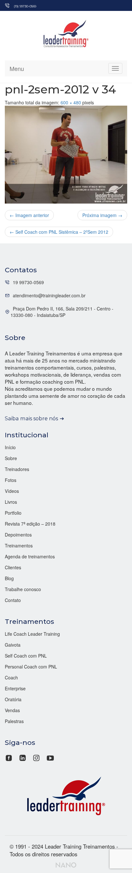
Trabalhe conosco (23, 589)
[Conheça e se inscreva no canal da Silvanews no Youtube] (50, 757)
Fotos (10, 480)
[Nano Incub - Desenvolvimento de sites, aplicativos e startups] (66, 864)
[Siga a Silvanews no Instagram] (36, 757)
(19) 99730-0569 (25, 6)
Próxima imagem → (102, 215)
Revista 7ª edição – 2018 (30, 523)
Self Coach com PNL (26, 655)
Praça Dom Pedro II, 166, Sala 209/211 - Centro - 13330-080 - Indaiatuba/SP (62, 311)
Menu (17, 68)
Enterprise (15, 688)
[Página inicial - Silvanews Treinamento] (66, 795)
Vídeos (12, 491)
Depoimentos (18, 534)
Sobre (11, 458)
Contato (13, 600)
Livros (11, 502)
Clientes (13, 567)
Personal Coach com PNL (31, 666)
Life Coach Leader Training (32, 634)
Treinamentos (19, 545)
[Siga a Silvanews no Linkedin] (23, 757)
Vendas (12, 710)
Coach (11, 677)
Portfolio (13, 513)
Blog (9, 578)
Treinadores (17, 469)
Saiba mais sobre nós (31, 418)
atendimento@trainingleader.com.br (49, 295)
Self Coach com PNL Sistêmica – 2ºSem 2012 (59, 232)
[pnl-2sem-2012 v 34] (66, 155)
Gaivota (13, 645)
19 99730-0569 (28, 282)
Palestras (14, 721)
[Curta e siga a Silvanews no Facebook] (9, 757)
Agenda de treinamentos (30, 556)
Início (10, 447)
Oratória (13, 699)
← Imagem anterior (29, 215)
